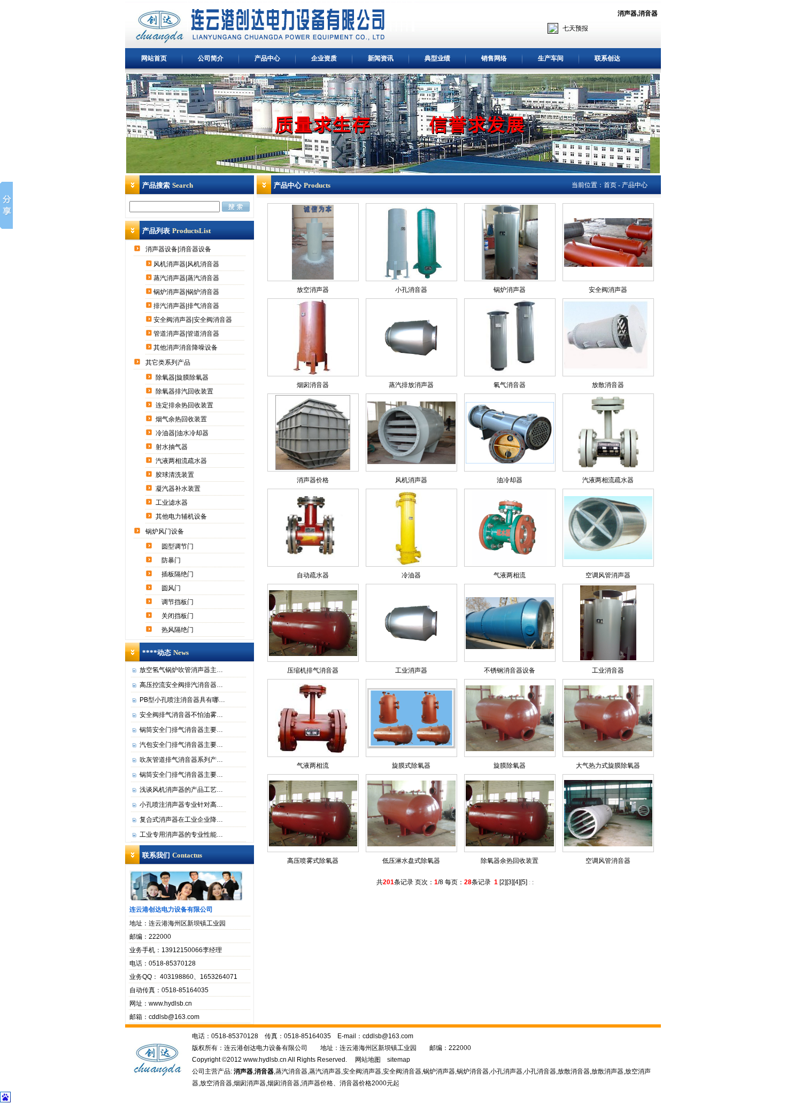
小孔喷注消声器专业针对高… (181, 804)
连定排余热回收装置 (185, 405)
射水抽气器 (172, 447)
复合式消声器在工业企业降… (181, 819)
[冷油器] (411, 563)
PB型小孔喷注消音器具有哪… (182, 700)
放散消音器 (608, 385)
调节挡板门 (178, 602)
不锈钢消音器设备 (509, 670)
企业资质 (324, 58)
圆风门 (171, 588)
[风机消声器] (411, 462)
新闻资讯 (381, 58)
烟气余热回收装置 (182, 419)
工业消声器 (411, 670)
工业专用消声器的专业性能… (181, 834)
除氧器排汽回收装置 (185, 391)
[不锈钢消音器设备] (510, 647)
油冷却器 (509, 480)
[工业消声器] (411, 658)
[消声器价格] (312, 468)
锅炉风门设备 (165, 531)
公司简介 (211, 58)
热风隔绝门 (178, 630)
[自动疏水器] (313, 563)
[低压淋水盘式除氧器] (411, 844)
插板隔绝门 (178, 574)
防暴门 (171, 560)
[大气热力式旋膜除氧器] (608, 749)
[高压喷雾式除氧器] (313, 844)
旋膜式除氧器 (411, 765)
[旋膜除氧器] (510, 749)
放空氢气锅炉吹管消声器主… (181, 670)
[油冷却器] (510, 461)
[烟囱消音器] (312, 372)
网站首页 (154, 58)
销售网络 (494, 58)
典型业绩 (437, 58)
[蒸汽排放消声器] (411, 372)
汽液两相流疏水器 (182, 461)
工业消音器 (608, 670)
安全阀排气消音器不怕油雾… (181, 715)
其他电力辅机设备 (182, 516)
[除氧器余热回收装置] (510, 844)
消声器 (627, 13)
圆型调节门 (178, 546)
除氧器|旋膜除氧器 (183, 377)
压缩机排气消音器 (312, 670)
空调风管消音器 (607, 860)
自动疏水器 (313, 575)
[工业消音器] (608, 658)
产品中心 (267, 58)
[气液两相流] (509, 563)
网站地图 (368, 1059)
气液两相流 (510, 575)
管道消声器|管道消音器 (187, 333)
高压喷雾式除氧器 (312, 860)
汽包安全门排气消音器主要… (181, 744)
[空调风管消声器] (608, 557)
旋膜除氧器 (510, 765)
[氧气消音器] (509, 372)
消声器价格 (313, 480)
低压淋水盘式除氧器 (411, 860)
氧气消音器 (510, 385)
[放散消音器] (608, 372)
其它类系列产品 (168, 362)
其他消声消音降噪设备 (186, 347)
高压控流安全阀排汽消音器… (181, 685)
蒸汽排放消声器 (411, 385)
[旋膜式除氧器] (411, 746)
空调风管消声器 (607, 575)
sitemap (398, 1059)
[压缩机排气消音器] (313, 654)
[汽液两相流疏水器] (608, 468)
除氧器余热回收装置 (509, 860)
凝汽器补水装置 (179, 488)
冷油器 (411, 575)
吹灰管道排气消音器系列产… (181, 759)
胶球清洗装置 (176, 474)
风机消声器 (411, 480)
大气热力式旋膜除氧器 (608, 765)
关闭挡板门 (178, 616)
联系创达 (607, 58)
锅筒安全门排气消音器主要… (181, 730)
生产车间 (551, 58)
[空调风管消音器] (608, 844)
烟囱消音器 (313, 385)
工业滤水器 (172, 502)
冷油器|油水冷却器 (183, 433)
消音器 (648, 13)
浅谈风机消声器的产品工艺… (181, 789)
